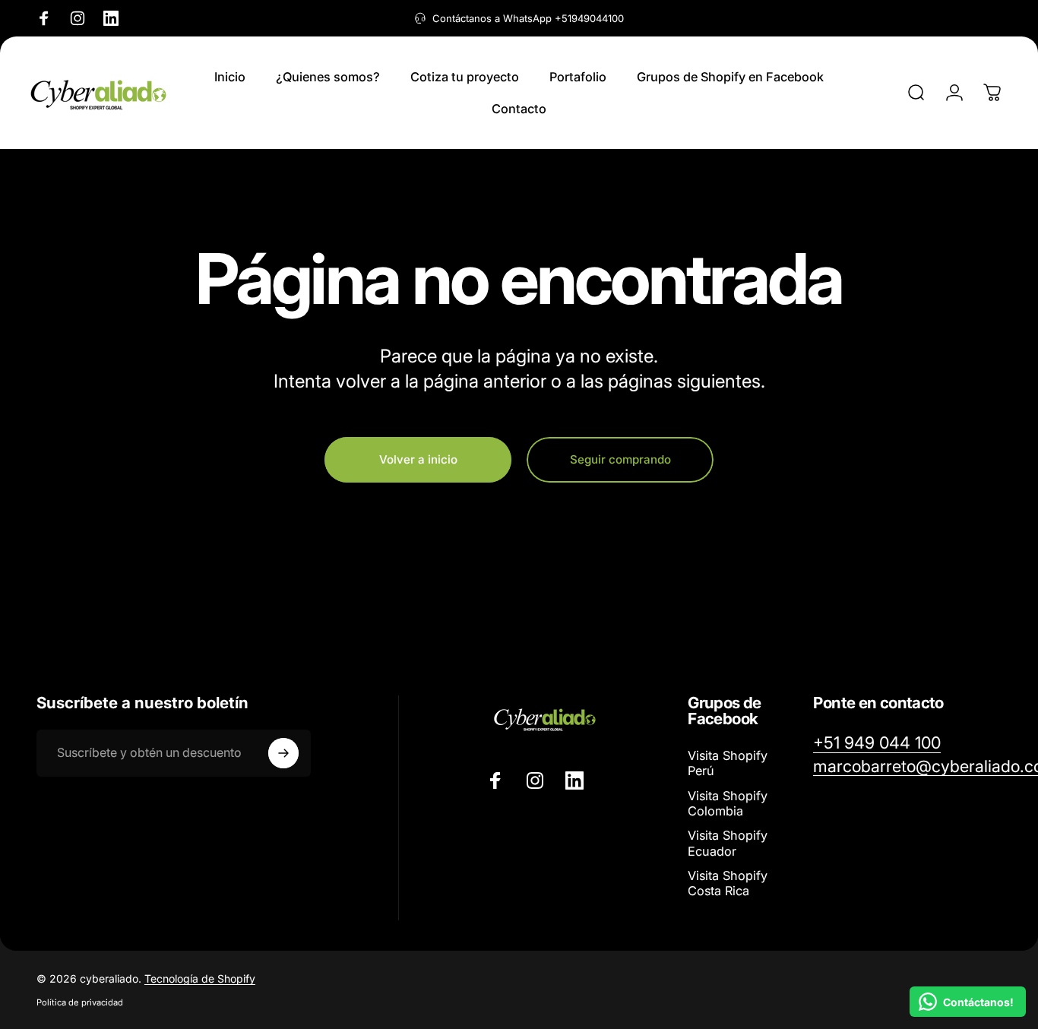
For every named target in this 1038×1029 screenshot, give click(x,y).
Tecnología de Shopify (199, 978)
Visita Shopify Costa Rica (727, 883)
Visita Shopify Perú (727, 763)
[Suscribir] (283, 753)
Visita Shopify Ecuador (727, 843)
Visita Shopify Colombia (727, 803)
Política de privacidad (79, 1002)
